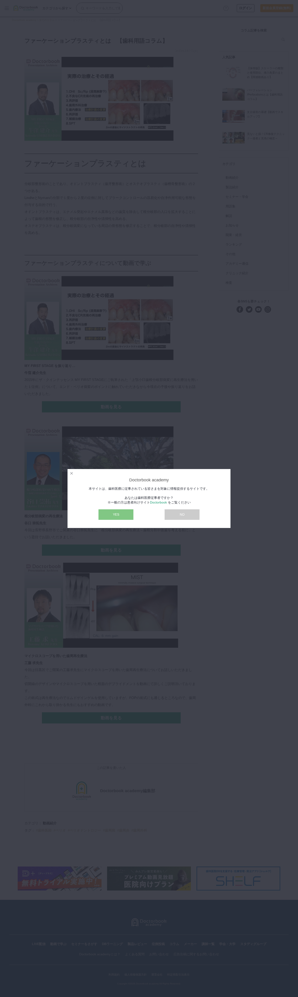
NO (182, 514)
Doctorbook (158, 502)
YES (116, 514)
